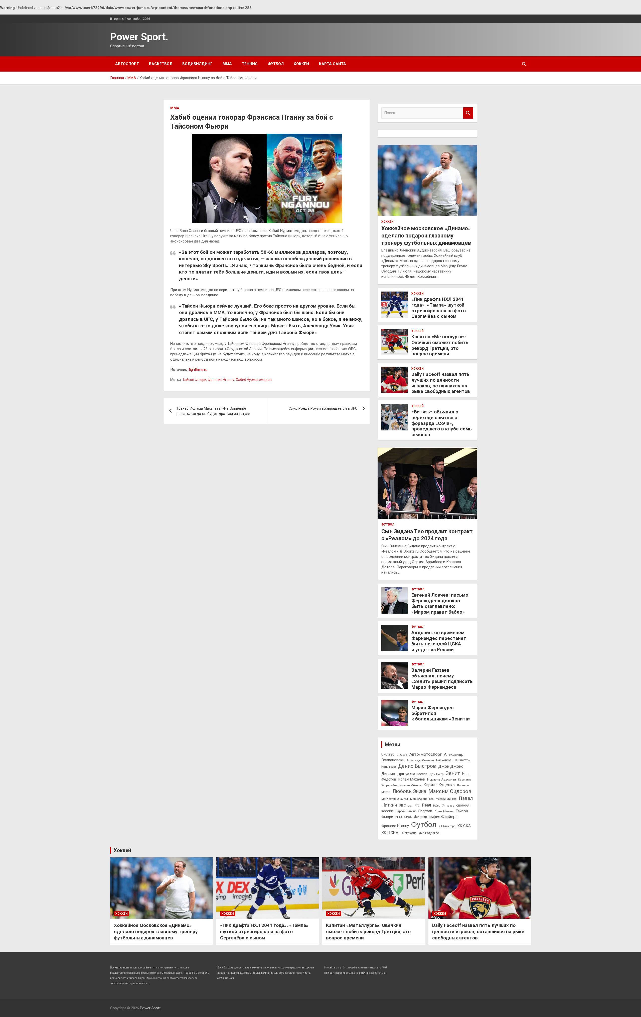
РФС (417, 805)
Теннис (250, 64)
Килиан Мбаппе (410, 785)
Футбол (276, 64)
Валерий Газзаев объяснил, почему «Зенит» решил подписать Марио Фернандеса (442, 678)
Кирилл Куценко (439, 785)
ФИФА (408, 817)
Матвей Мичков (446, 799)
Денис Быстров (417, 766)
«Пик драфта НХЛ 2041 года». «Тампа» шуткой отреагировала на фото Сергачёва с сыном (438, 307)
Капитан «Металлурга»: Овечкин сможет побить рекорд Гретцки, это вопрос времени (439, 345)
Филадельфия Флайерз (435, 816)
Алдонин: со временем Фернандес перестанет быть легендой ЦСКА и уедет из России (438, 641)
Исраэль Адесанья (441, 779)
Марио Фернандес (421, 799)
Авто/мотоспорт (425, 754)
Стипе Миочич (443, 811)
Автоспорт (127, 64)
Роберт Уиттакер (443, 805)
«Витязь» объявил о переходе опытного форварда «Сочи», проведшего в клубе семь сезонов (441, 423)
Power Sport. (139, 37)
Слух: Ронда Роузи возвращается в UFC (323, 408)
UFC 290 (387, 754)
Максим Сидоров (449, 791)
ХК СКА (464, 826)
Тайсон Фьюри (194, 380)
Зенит (453, 773)
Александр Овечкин (420, 760)
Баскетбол (160, 64)
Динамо (388, 774)
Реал (426, 805)
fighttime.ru (198, 369)
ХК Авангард (447, 826)
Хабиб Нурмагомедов (254, 380)
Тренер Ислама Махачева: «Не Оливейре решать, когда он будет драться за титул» (213, 411)
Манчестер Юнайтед (394, 799)
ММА (227, 64)
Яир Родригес (429, 833)
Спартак (425, 811)
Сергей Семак (405, 811)
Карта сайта (332, 64)
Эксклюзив (409, 833)
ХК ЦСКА (389, 832)
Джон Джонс (450, 766)
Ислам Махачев (411, 779)
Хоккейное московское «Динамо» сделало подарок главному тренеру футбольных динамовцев (426, 235)
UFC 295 (402, 754)
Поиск (468, 113)
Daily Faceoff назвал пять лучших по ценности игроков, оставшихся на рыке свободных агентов (440, 382)
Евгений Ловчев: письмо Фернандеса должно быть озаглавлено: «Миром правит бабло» (439, 603)
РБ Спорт (405, 805)
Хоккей (301, 64)
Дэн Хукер (436, 774)
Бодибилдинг (197, 64)
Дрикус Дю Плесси (412, 774)
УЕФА (398, 817)
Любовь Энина (409, 791)
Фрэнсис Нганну (221, 380)
